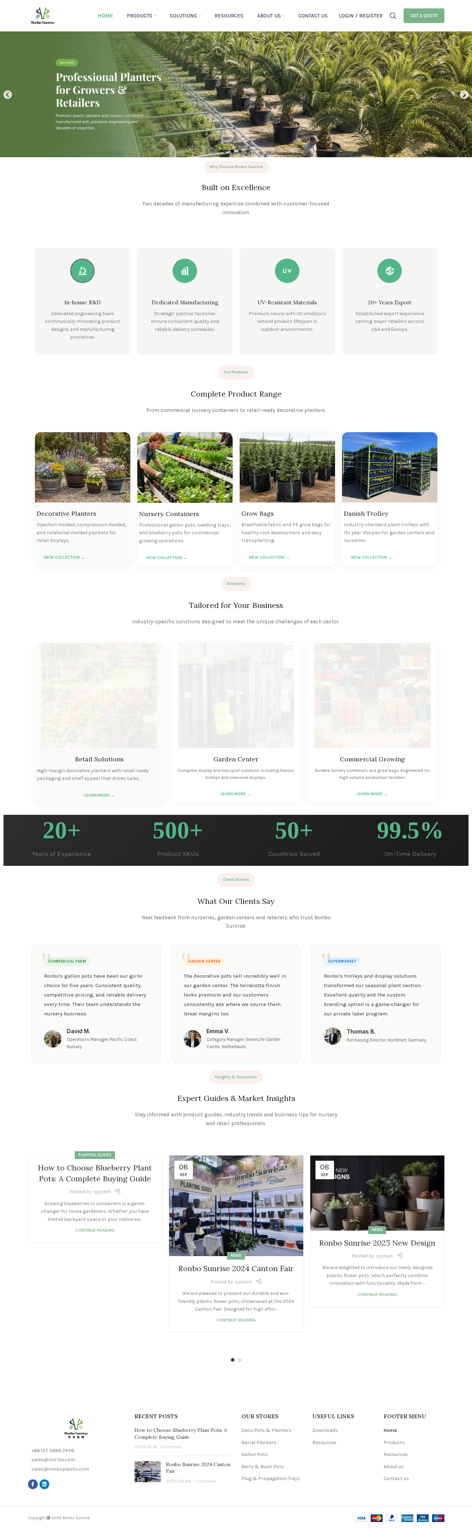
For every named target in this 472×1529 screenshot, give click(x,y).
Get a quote (424, 15)
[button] (7, 94)
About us (394, 1467)
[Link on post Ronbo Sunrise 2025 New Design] (377, 1192)
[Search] (393, 16)
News (236, 1255)
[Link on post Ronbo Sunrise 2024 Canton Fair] (236, 1205)
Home (390, 1430)
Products (394, 1442)
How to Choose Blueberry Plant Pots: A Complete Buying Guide (181, 1433)
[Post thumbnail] (148, 1473)
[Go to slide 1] (232, 1360)
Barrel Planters (258, 1442)
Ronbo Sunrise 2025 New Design (377, 1243)
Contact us (396, 1478)
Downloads (325, 1430)
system (102, 1192)
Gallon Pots (254, 1454)
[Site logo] (43, 15)
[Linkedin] (44, 1484)
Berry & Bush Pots (262, 1467)
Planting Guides (94, 1155)
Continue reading (95, 1230)
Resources (324, 1442)
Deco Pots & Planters (266, 1430)
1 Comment (171, 1446)
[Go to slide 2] (239, 1360)
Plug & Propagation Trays (270, 1478)
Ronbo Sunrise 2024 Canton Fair (236, 1268)
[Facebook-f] (33, 1484)
